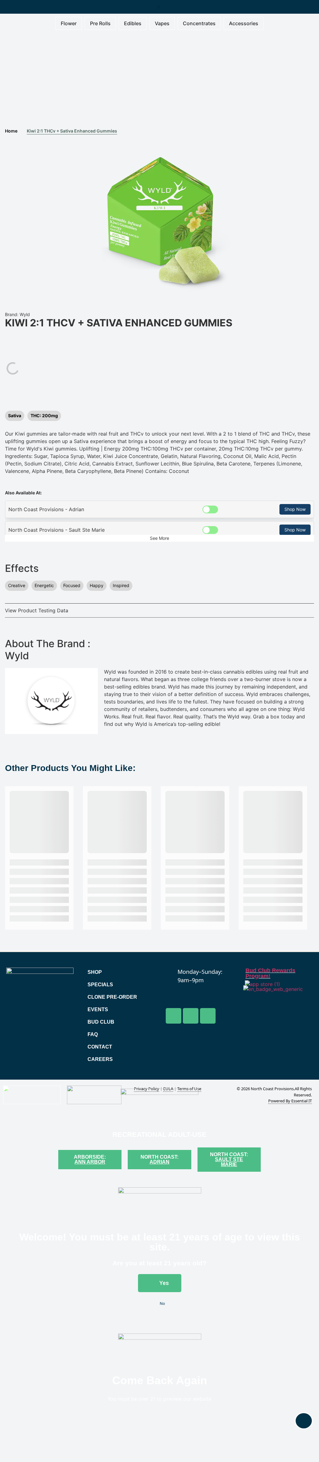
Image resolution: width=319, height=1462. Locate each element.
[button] (158, 7)
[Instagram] (208, 1016)
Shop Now (295, 509)
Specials (100, 984)
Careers (100, 1059)
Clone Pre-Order (112, 997)
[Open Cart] (304, 1420)
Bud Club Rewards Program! (270, 973)
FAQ (93, 1034)
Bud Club (101, 1022)
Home (11, 130)
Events (98, 1009)
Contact (100, 1046)
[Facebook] (173, 1016)
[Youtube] (190, 1016)
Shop (95, 972)
